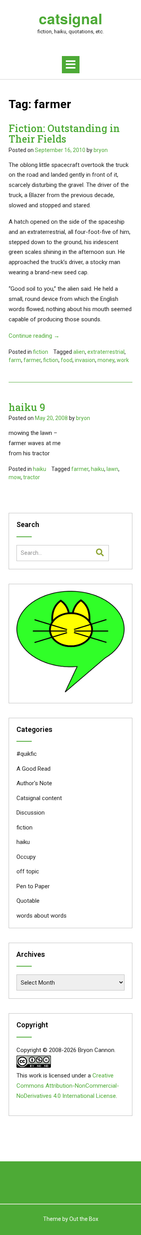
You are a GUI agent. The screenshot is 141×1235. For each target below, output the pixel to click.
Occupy (26, 856)
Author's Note (34, 783)
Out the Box (83, 1219)
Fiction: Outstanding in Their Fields (64, 134)
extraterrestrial (106, 352)
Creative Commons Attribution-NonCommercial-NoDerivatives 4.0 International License (67, 1085)
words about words (41, 915)
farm (15, 360)
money (106, 360)
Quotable (28, 900)
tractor (31, 477)
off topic (27, 871)
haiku (39, 469)
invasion (85, 360)
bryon (101, 150)
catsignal (70, 18)
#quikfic (26, 753)
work (123, 360)
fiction (40, 352)
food (66, 360)
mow (15, 477)
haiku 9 (27, 407)
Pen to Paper (33, 886)
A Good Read (33, 768)
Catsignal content (39, 798)
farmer (32, 360)
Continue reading (34, 335)
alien (79, 352)
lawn (112, 469)
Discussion (30, 812)
